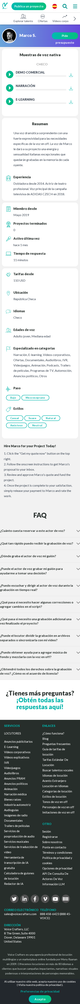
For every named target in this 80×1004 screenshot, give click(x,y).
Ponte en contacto (54, 847)
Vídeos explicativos (16, 757)
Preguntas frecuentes (56, 744)
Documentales (13, 820)
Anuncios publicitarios (18, 741)
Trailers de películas (17, 826)
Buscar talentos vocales (57, 770)
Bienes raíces (12, 799)
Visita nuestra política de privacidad (39, 984)
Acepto (40, 999)
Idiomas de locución (55, 775)
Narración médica (15, 794)
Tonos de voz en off (55, 802)
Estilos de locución (54, 796)
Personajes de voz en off (58, 807)
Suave (33, 418)
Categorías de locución (57, 791)
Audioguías (11, 810)
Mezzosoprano (35, 397)
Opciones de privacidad (57, 868)
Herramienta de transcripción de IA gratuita (16, 863)
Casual (14, 418)
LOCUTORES (12, 733)
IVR (6, 762)
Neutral (37, 425)
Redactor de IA (13, 883)
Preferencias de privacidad (40, 991)
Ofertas (43, 21)
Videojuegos (12, 768)
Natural (51, 418)
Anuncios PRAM (14, 778)
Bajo (13, 397)
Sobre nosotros (52, 842)
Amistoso (16, 425)
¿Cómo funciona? (53, 733)
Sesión (46, 831)
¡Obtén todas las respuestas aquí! (39, 703)
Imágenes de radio (16, 815)
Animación (10, 789)
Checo (42, 64)
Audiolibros (11, 773)
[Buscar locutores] (65, 6)
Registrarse (50, 836)
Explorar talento (23, 21)
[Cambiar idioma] (54, 6)
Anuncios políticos (16, 783)
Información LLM (53, 884)
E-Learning (11, 747)
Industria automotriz (17, 804)
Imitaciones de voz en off (58, 812)
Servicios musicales (16, 841)
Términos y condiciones (57, 852)
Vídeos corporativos (64, 21)
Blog (45, 738)
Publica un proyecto (28, 6)
